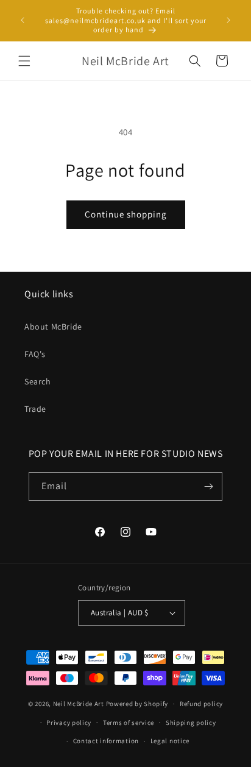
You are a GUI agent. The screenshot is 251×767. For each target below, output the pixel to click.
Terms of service (128, 722)
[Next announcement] (228, 20)
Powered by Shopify (137, 703)
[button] (24, 61)
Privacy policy (68, 722)
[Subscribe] (208, 486)
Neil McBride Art (78, 703)
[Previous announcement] (22, 20)
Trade (35, 408)
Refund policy (201, 703)
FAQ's (35, 353)
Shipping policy (191, 722)
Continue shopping (126, 214)
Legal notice (169, 741)
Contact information (106, 741)
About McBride (53, 326)
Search (37, 381)
